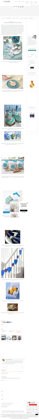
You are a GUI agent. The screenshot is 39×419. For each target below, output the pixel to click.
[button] (24, 205)
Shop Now (23, 210)
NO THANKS (24, 212)
